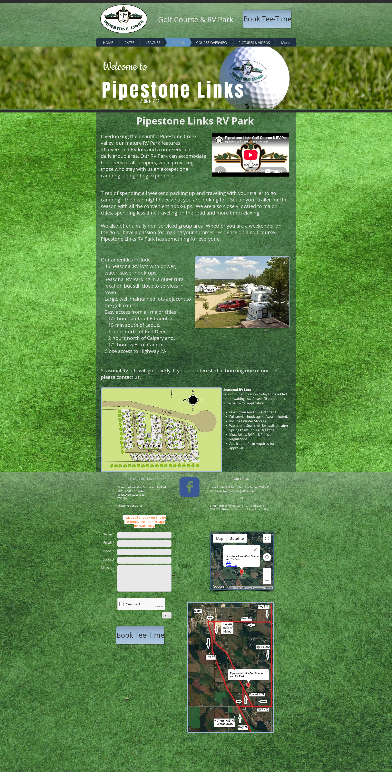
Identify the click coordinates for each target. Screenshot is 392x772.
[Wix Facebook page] (189, 487)
